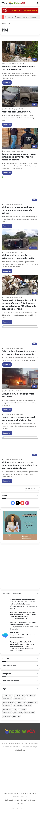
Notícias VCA (7, 64)
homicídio (32, 702)
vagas (6, 716)
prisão (22, 709)
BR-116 (31, 695)
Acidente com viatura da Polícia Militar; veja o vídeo (18, 68)
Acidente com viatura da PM (16, 111)
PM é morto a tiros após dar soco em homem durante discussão (19, 353)
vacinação (29, 712)
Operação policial (9, 709)
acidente (7, 695)
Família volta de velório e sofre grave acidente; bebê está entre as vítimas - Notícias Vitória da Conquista (23, 602)
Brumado (7, 698)
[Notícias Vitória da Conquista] (17, 3)
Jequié (18, 705)
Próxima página (30, 489)
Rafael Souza (14, 632)
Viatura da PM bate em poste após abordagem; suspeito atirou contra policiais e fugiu (19, 465)
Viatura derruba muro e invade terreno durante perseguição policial (18, 210)
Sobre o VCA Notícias (28, 800)
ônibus (16, 716)
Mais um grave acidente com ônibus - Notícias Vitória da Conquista (23, 623)
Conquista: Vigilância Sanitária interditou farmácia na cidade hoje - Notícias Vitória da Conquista (22, 644)
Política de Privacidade (12, 800)
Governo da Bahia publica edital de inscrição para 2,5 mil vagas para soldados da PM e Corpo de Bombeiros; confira (19, 304)
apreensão (19, 695)
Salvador (7, 712)
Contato (20, 803)
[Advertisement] (20, 567)
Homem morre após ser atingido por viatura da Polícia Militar (19, 418)
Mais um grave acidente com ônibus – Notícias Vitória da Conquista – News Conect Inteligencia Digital (23, 614)
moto (28, 705)
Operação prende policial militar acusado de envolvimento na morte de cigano (19, 157)
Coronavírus (19, 698)
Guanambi (20, 702)
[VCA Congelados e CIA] (20, 10)
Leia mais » (7, 82)
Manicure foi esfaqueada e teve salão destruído (20, 17)
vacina (18, 712)
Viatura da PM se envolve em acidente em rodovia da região (18, 256)
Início (5, 24)
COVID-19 (8, 702)
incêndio (7, 705)
